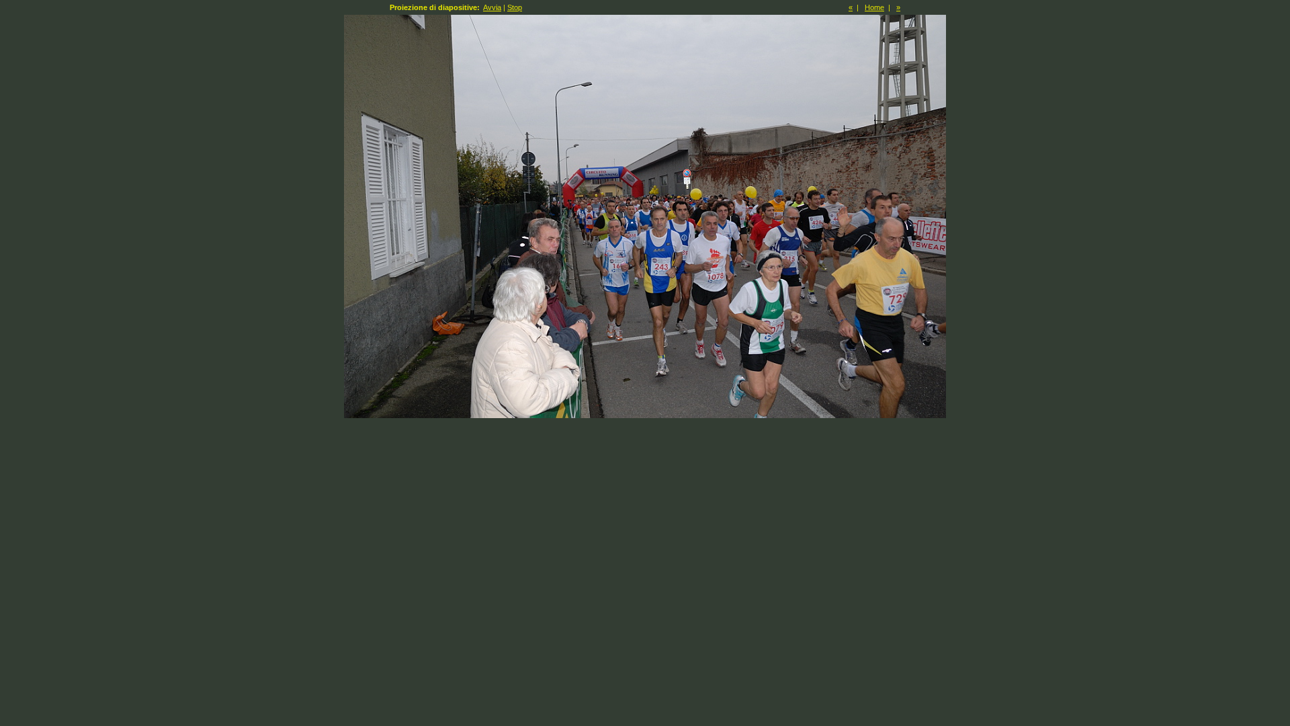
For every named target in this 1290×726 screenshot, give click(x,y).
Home (874, 7)
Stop (514, 7)
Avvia (492, 7)
